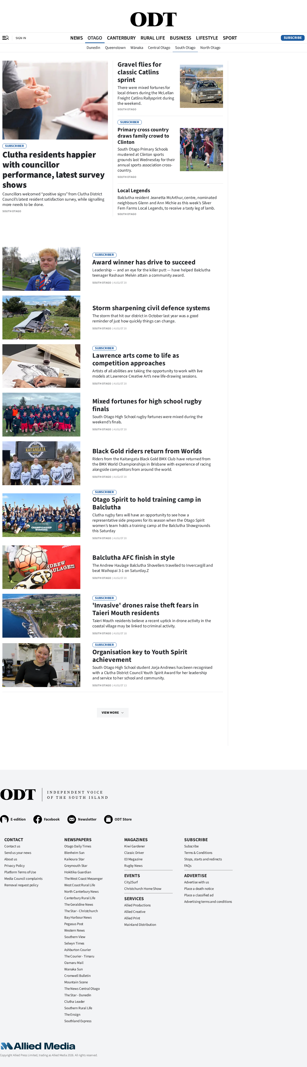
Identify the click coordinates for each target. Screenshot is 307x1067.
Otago (95, 37)
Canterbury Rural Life (79, 898)
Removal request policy (21, 885)
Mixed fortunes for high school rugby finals (147, 405)
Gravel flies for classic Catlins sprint (139, 72)
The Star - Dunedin (77, 995)
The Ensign (72, 1014)
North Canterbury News (81, 891)
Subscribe (293, 37)
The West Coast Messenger (83, 878)
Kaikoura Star (74, 859)
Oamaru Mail (73, 962)
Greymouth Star (75, 865)
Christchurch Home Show (142, 888)
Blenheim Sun (74, 852)
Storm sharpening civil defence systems (151, 308)
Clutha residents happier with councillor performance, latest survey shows (53, 170)
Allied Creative (134, 911)
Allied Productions (137, 905)
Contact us (12, 846)
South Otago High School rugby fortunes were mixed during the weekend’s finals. (147, 419)
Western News (74, 930)
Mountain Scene (76, 982)
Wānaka (136, 48)
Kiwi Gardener (134, 846)
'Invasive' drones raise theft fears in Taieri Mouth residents (145, 609)
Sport (230, 37)
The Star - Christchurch (81, 911)
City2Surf (131, 882)
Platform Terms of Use (20, 872)
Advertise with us (196, 882)
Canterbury (121, 37)
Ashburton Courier (77, 949)
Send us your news (17, 852)
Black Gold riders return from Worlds (147, 451)
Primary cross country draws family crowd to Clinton (143, 136)
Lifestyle (207, 37)
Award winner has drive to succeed (143, 262)
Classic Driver (134, 852)
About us (10, 859)
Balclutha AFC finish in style (133, 557)
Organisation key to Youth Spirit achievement (139, 656)
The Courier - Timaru (79, 956)
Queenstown (115, 48)
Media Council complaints (23, 878)
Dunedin (93, 48)
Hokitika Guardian (77, 872)
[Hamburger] (5, 38)
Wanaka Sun (73, 969)
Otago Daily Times (77, 846)
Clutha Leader (74, 1001)
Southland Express (77, 1021)
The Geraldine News (78, 904)
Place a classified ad (198, 895)
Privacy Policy (14, 865)
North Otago (210, 48)
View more (110, 712)
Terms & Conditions (198, 852)
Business (180, 37)
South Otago (185, 48)
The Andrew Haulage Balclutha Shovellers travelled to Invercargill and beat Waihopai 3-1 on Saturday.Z (152, 568)
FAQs (187, 865)
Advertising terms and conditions (208, 901)
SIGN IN (21, 38)
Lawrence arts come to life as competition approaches (135, 359)
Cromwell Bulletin (77, 975)
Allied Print (132, 918)
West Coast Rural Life (79, 885)
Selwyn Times (74, 943)
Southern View (74, 936)
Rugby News (133, 865)
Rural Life (153, 37)
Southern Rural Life (78, 1008)
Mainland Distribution (140, 924)
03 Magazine (133, 859)
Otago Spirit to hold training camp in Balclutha (146, 503)
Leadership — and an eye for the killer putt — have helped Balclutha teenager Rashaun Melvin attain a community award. (151, 272)
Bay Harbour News (78, 917)
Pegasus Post (73, 924)
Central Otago (159, 48)
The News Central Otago (82, 988)
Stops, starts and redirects (203, 859)
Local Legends (134, 190)
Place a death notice (199, 888)
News (76, 37)
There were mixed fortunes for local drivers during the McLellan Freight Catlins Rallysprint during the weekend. (146, 95)
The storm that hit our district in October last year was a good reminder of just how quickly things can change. (145, 318)
